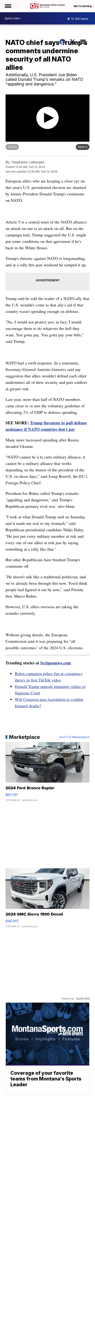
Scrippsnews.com (55, 663)
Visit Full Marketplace (74, 737)
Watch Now (82, 6)
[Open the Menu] (7, 6)
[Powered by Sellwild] (82, 998)
